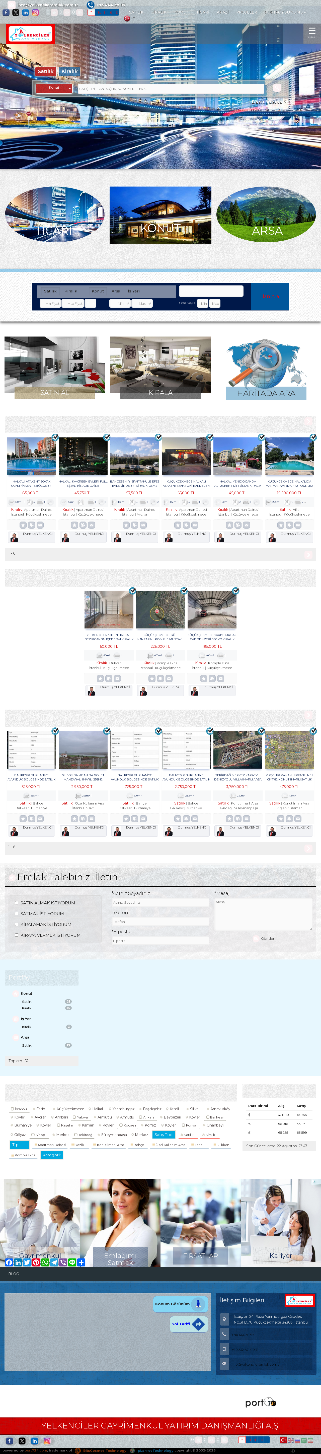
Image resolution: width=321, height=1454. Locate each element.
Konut (98, 291)
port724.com (36, 1450)
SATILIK (136, 12)
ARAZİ (223, 12)
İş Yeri (134, 291)
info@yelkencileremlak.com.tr (48, 5)
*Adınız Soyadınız (131, 893)
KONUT (181, 12)
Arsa (116, 291)
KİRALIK (159, 12)
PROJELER (246, 12)
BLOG (13, 1274)
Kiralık (69, 71)
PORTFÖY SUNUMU (284, 12)
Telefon (120, 912)
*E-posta (121, 931)
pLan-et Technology (155, 1450)
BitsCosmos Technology (104, 1450)
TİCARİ (202, 12)
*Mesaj (221, 893)
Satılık (46, 71)
